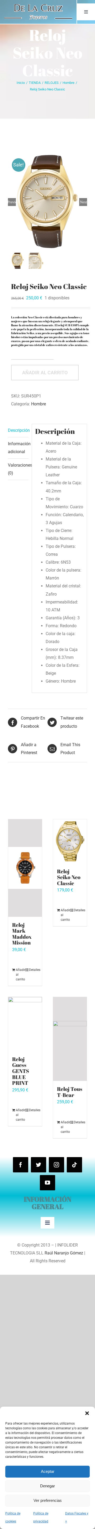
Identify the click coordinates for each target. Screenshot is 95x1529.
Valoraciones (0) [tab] (18, 469)
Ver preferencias (48, 1500)
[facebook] (20, 1164)
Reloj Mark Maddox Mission (22, 933)
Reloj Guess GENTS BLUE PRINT (20, 1071)
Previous (12, 202)
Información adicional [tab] (18, 447)
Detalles (33, 970)
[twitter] (38, 1164)
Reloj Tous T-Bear (69, 1092)
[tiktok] (74, 1164)
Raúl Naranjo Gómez (64, 1252)
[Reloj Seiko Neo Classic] (70, 841)
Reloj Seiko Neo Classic (68, 877)
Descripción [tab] (18, 430)
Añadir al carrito (45, 372)
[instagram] (56, 1164)
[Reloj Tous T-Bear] (70, 1039)
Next (83, 202)
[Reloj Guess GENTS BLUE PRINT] (25, 1024)
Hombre (38, 403)
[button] (87, 1413)
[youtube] (47, 1182)
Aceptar (47, 1471)
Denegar (47, 1486)
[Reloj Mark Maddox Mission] (25, 868)
